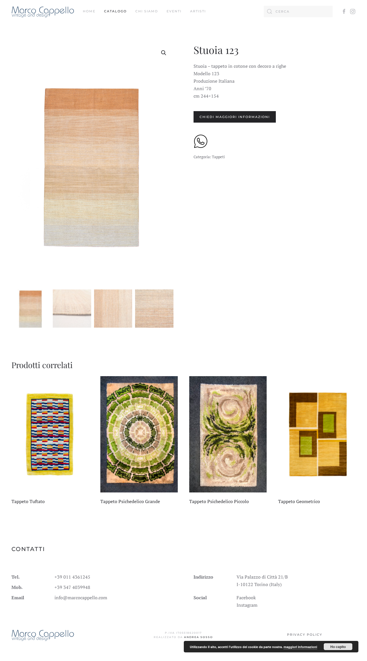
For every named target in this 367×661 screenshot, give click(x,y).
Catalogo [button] (115, 11)
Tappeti (218, 156)
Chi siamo (146, 11)
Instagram (247, 605)
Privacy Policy (304, 635)
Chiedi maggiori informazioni (235, 117)
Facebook (246, 597)
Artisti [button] (198, 11)
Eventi (174, 11)
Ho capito (338, 646)
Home (89, 11)
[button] (164, 53)
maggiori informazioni (300, 647)
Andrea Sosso (198, 637)
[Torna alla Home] (42, 11)
